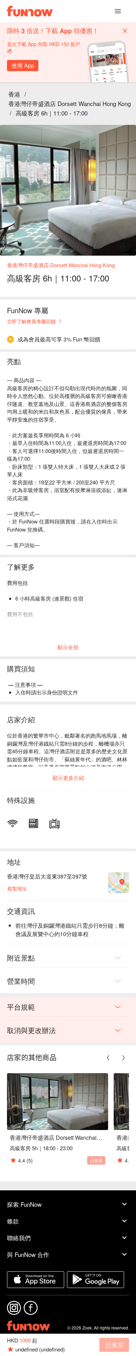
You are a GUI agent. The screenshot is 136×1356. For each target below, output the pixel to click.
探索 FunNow (24, 1204)
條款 (13, 1220)
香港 (14, 94)
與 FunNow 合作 (28, 1254)
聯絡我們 (19, 1237)
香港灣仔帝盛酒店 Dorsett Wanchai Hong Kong (69, 103)
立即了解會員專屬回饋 (31, 321)
